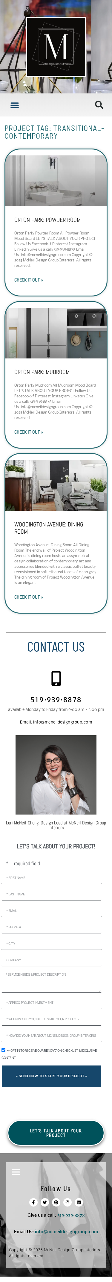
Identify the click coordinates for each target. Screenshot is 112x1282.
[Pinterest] (56, 1202)
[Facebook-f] (33, 1202)
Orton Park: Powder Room (47, 220)
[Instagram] (67, 1202)
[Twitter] (45, 1202)
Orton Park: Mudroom (42, 372)
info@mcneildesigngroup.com (56, 722)
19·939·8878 (72, 1215)
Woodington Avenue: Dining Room (48, 527)
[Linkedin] (79, 1202)
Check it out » (28, 280)
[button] (14, 105)
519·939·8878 (56, 700)
